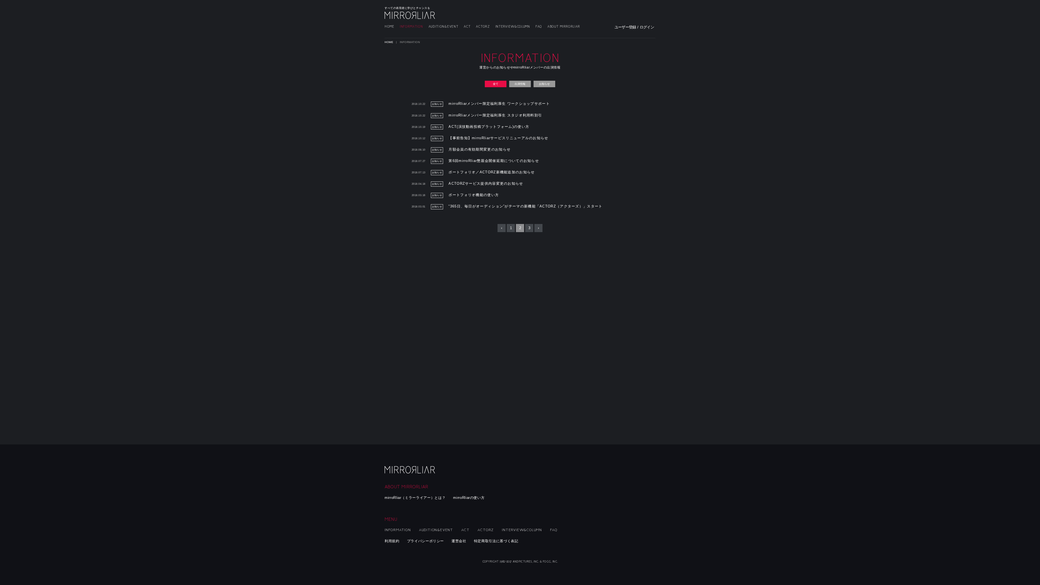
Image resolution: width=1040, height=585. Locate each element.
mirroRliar (410, 469)
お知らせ (544, 83)
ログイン (647, 27)
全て (495, 83)
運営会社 (458, 541)
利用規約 (392, 541)
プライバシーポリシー (425, 541)
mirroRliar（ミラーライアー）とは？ (415, 498)
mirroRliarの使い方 (469, 498)
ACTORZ (483, 26)
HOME (389, 26)
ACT (467, 26)
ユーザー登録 (625, 27)
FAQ (538, 26)
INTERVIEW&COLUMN (512, 26)
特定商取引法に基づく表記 (496, 541)
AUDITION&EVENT (443, 26)
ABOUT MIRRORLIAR (563, 26)
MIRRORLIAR (410, 15)
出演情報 (520, 83)
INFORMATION (411, 26)
